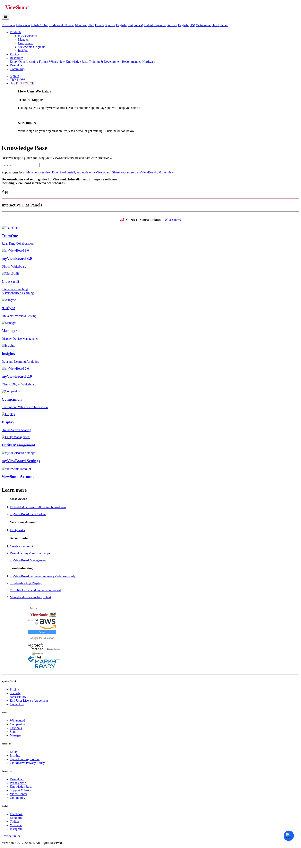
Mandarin (81, 25)
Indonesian (23, 25)
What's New (57, 61)
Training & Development (105, 61)
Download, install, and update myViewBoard (81, 172)
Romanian (8, 25)
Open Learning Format (33, 61)
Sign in (14, 76)
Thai (91, 25)
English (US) (186, 25)
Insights (23, 50)
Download (17, 65)
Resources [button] (16, 58)
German (172, 25)
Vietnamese (203, 25)
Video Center (18, 794)
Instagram (16, 829)
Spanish (110, 25)
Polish (35, 25)
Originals (16, 728)
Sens (13, 731)
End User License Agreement (29, 700)
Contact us (17, 704)
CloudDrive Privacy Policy (27, 763)
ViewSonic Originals (31, 47)
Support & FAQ (20, 790)
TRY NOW (17, 79)
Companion (25, 43)
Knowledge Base (77, 61)
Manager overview (38, 172)
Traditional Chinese (61, 25)
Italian (224, 25)
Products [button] (15, 32)
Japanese (160, 25)
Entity (14, 61)
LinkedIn (16, 818)
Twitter (14, 821)
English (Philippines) (129, 25)
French (99, 25)
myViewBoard (27, 36)
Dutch (216, 25)
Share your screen (124, 172)
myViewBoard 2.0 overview (155, 172)
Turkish (149, 25)
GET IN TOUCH (22, 83)
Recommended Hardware (138, 61)
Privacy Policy (11, 836)
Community (17, 69)
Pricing (14, 54)
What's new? (173, 219)
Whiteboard (17, 720)
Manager (23, 39)
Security (15, 693)
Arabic (43, 25)
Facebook (16, 814)
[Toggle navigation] (5, 17)
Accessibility (18, 697)
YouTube (16, 825)
